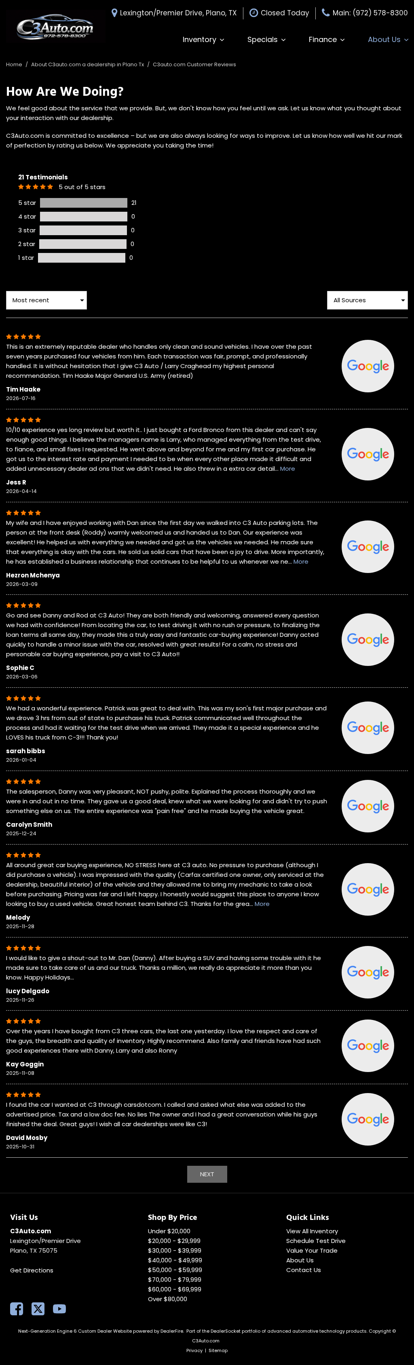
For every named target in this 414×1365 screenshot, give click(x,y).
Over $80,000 (167, 1299)
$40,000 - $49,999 (175, 1260)
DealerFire (172, 1331)
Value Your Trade (312, 1250)
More (287, 468)
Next (207, 1174)
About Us (384, 39)
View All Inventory (312, 1231)
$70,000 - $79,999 (174, 1279)
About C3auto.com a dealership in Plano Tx (88, 64)
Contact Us (303, 1270)
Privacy (194, 1350)
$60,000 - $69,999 (174, 1289)
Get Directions (31, 1270)
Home (14, 64)
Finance (323, 39)
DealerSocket (226, 1331)
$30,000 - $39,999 (174, 1250)
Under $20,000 (169, 1231)
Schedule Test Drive (316, 1241)
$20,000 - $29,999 (174, 1241)
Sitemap (218, 1350)
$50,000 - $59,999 (175, 1270)
